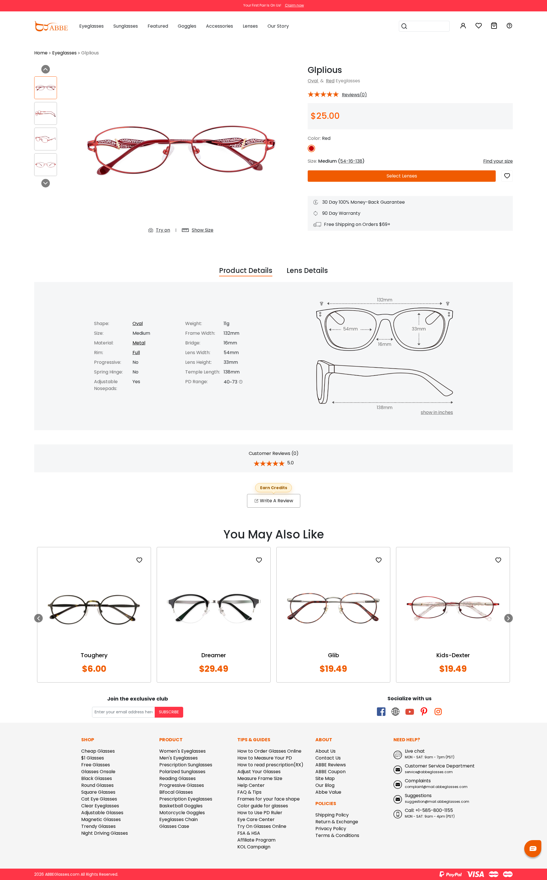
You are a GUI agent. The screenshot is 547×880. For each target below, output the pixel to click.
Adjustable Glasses (102, 812)
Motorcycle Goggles (182, 812)
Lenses (402, 176)
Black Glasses (96, 778)
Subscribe (169, 712)
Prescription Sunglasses (185, 764)
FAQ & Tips (249, 792)
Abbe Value (328, 792)
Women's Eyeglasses (182, 751)
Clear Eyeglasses (100, 806)
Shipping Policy (332, 815)
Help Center (251, 785)
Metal (138, 343)
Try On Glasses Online (261, 826)
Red (330, 80)
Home (41, 53)
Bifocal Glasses (176, 792)
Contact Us (328, 758)
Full (136, 352)
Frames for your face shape (268, 799)
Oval (313, 80)
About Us (325, 751)
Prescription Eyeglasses (185, 799)
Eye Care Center (256, 819)
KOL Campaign (253, 847)
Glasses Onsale (98, 771)
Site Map (325, 778)
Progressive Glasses (181, 785)
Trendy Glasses (98, 826)
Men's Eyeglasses (178, 758)
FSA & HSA (248, 833)
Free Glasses (95, 764)
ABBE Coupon (330, 771)
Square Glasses (98, 792)
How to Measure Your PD (264, 758)
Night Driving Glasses (104, 833)
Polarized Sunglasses (182, 771)
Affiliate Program (256, 840)
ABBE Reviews (330, 764)
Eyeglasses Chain (178, 819)
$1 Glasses (92, 758)
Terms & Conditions (337, 835)
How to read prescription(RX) (270, 764)
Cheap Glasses (98, 751)
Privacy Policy (330, 828)
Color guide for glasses (262, 806)
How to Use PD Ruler (259, 812)
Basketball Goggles (181, 806)
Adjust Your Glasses (259, 771)
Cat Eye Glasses (99, 799)
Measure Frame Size (259, 778)
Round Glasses (97, 785)
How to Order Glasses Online (269, 751)
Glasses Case (174, 826)
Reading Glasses (177, 778)
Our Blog (324, 785)
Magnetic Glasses (101, 819)
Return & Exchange (336, 821)
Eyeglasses (64, 53)
